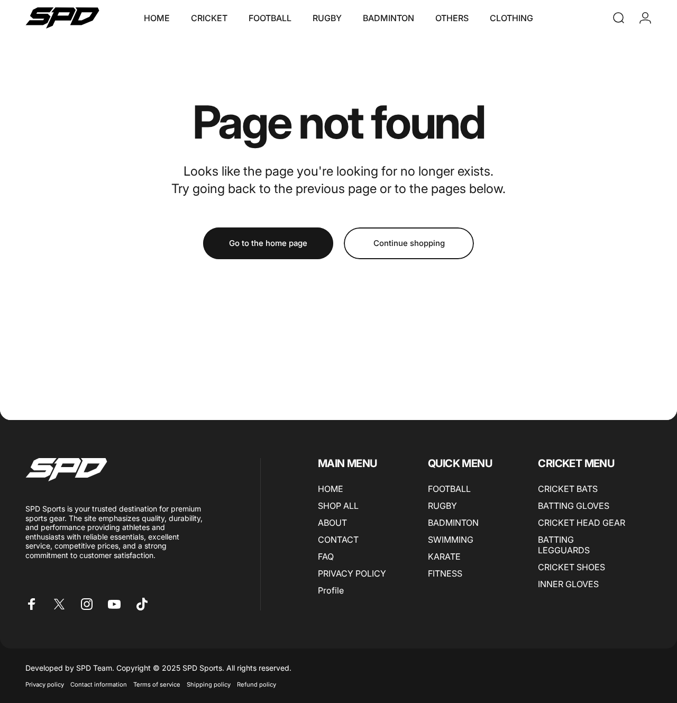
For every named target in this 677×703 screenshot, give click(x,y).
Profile (331, 590)
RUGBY (442, 505)
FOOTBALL (449, 488)
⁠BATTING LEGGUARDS (564, 544)
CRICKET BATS (568, 488)
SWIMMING (450, 539)
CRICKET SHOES (571, 567)
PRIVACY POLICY (352, 573)
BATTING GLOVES (573, 505)
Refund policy (256, 684)
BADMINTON (453, 522)
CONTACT (338, 539)
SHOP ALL (338, 505)
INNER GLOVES (568, 584)
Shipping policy (209, 684)
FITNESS (445, 573)
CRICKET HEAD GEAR (581, 522)
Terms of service (156, 684)
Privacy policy (44, 684)
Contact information (98, 684)
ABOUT (332, 522)
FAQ (326, 556)
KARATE (444, 556)
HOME (330, 488)
